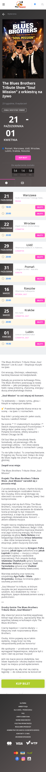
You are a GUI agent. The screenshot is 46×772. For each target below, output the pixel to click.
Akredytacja (23, 707)
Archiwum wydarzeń (23, 737)
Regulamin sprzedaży (23, 727)
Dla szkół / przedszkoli (23, 710)
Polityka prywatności (23, 723)
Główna (23, 703)
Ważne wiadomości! (23, 720)
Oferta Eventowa (23, 717)
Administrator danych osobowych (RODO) (23, 730)
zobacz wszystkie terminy (14, 110)
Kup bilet (23, 157)
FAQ (23, 713)
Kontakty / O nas (23, 734)
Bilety (40, 207)
